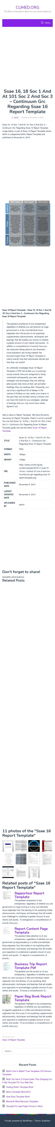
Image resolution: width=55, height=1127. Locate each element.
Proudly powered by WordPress (19, 1120)
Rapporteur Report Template (29, 895)
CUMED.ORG (27, 7)
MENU (47, 23)
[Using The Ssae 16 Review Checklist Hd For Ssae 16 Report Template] (8, 872)
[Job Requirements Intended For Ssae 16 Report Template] (47, 846)
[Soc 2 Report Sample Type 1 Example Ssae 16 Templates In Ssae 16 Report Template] (34, 859)
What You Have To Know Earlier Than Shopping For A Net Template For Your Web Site (27, 1081)
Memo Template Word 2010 (18, 1091)
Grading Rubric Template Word (19, 1086)
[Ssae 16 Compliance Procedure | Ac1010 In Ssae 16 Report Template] (34, 872)
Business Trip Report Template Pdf (31, 966)
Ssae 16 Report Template (13, 1038)
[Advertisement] (27, 58)
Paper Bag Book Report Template (33, 998)
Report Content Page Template (31, 930)
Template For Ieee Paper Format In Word (24, 1106)
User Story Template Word (17, 1096)
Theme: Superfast (42, 1120)
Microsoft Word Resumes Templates (22, 1101)
